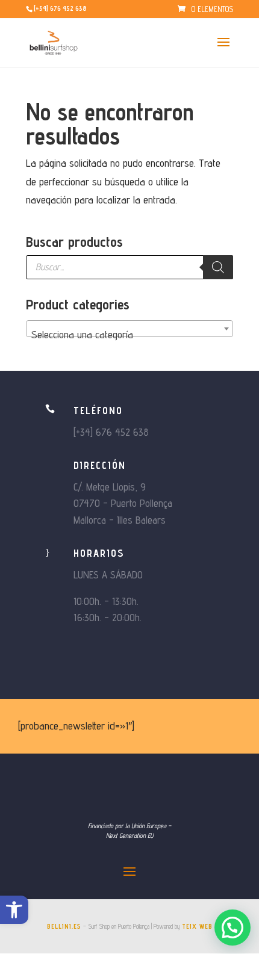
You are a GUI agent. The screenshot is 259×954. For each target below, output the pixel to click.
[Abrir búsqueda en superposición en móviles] (129, 267)
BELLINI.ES (64, 926)
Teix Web (197, 926)
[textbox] (129, 334)
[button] (14, 910)
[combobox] (129, 328)
